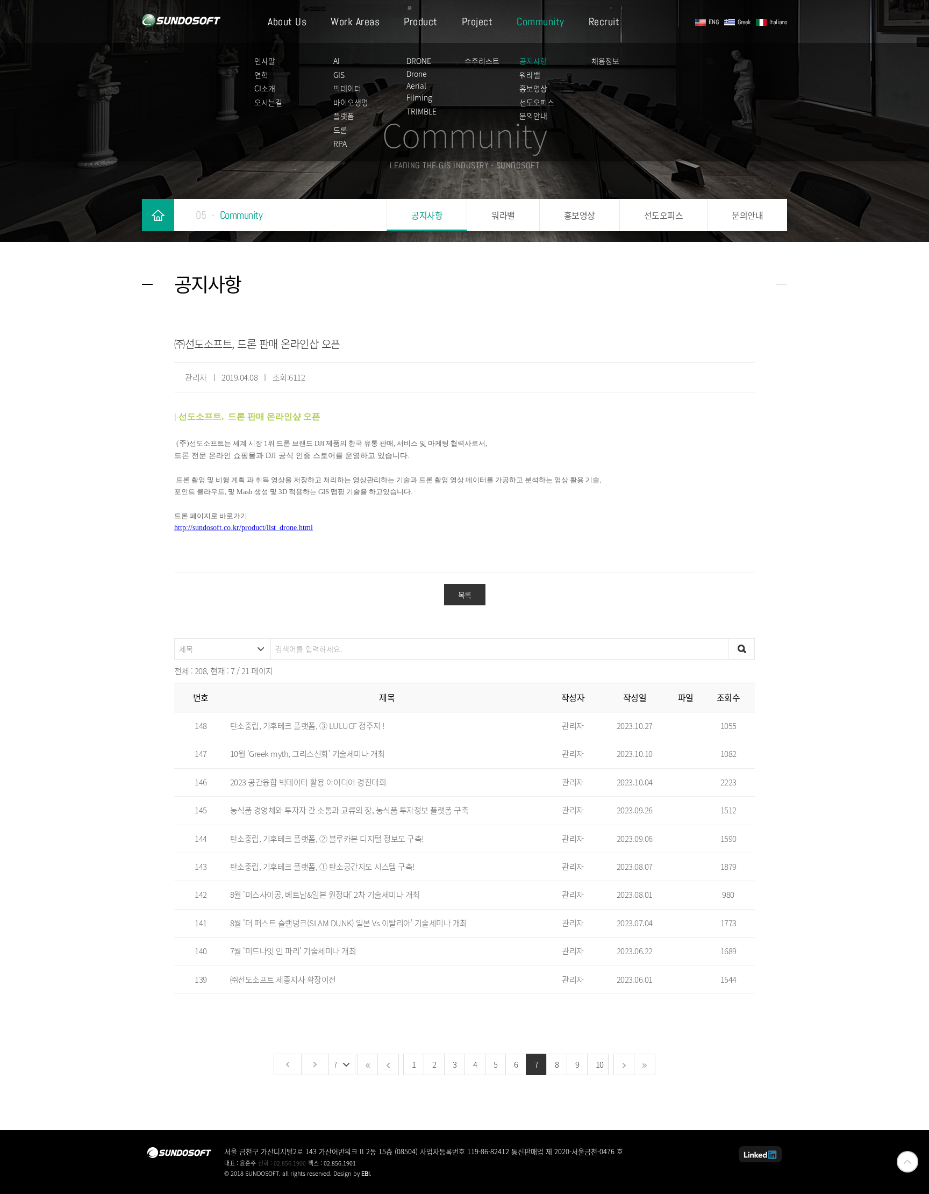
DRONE (418, 60)
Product (421, 21)
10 (600, 1064)
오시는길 (268, 102)
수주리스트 (481, 60)
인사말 (264, 60)
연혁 (261, 74)
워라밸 (529, 74)
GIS (339, 74)
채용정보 (605, 60)
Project (477, 21)
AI (336, 60)
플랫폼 (343, 115)
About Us (287, 21)
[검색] (741, 649)
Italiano (778, 22)
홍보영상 (533, 88)
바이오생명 (350, 102)
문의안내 (533, 115)
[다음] (314, 1064)
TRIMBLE (421, 111)
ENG (714, 22)
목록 (464, 594)
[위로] (907, 1161)
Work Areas (355, 21)
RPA (340, 143)
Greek (744, 22)
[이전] (287, 1064)
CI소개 (264, 88)
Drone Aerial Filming (419, 85)
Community (540, 21)
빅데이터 (347, 88)
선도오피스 (536, 102)
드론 (340, 129)
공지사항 (533, 60)
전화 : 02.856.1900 (282, 1163)
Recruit (604, 21)
